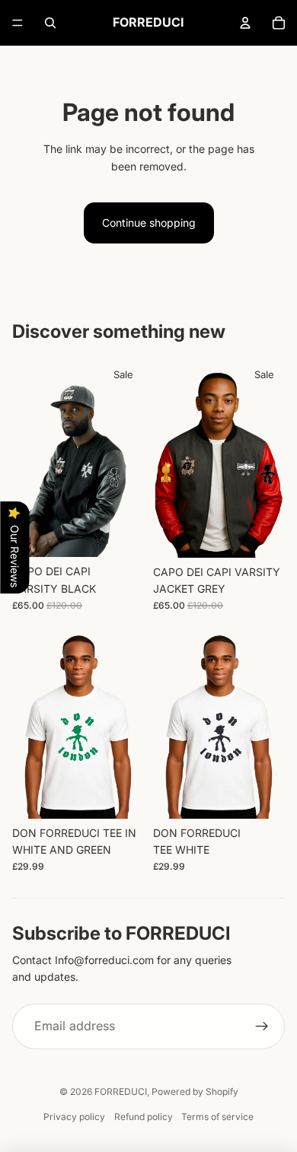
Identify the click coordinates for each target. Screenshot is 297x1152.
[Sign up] (262, 1026)
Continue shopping (149, 222)
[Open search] (50, 23)
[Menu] (17, 22)
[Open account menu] (245, 23)
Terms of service (217, 1116)
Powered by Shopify (195, 1091)
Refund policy (143, 1116)
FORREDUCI (120, 1091)
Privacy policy (74, 1116)
